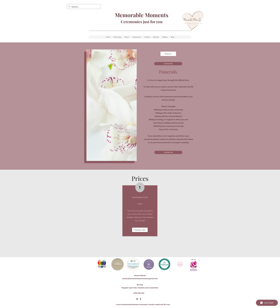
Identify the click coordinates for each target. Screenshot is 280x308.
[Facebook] (140, 299)
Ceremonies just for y (139, 21)
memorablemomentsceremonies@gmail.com (140, 279)
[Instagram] (137, 299)
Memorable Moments (141, 15)
